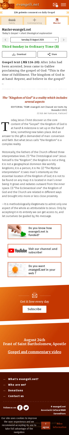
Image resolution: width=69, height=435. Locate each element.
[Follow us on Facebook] (20, 408)
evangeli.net (27, 4)
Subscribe (34, 309)
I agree (46, 425)
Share (54, 54)
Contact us (16, 396)
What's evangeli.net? (23, 379)
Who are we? (17, 384)
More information (59, 425)
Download (21, 54)
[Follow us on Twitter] (26, 408)
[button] (63, 4)
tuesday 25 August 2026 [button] (32, 39)
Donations (15, 390)
